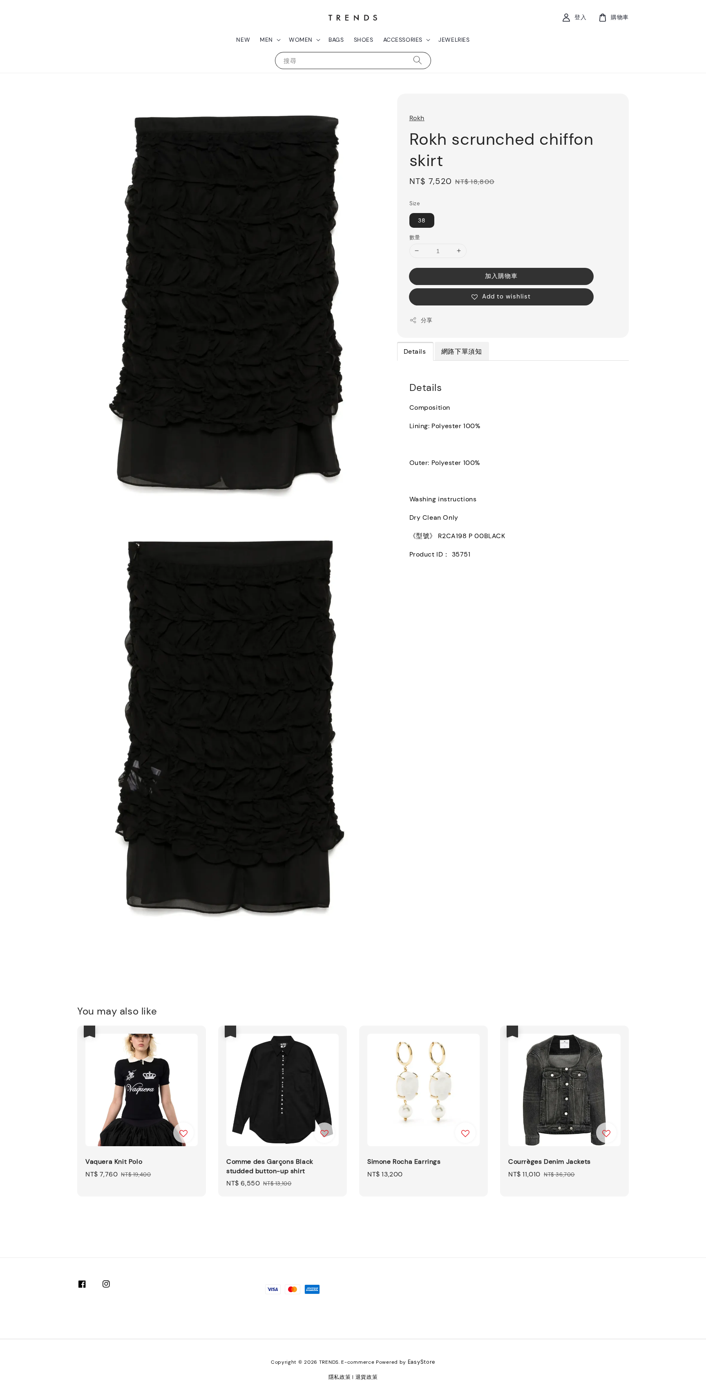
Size (414, 203)
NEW (243, 39)
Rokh (416, 118)
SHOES (363, 39)
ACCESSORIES (403, 39)
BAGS (336, 39)
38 (422, 220)
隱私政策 (339, 1377)
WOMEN (301, 39)
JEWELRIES (453, 39)
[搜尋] (417, 60)
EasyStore (421, 1361)
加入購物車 (501, 276)
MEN (266, 39)
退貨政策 (366, 1377)
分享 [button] (427, 320)
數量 (414, 236)
